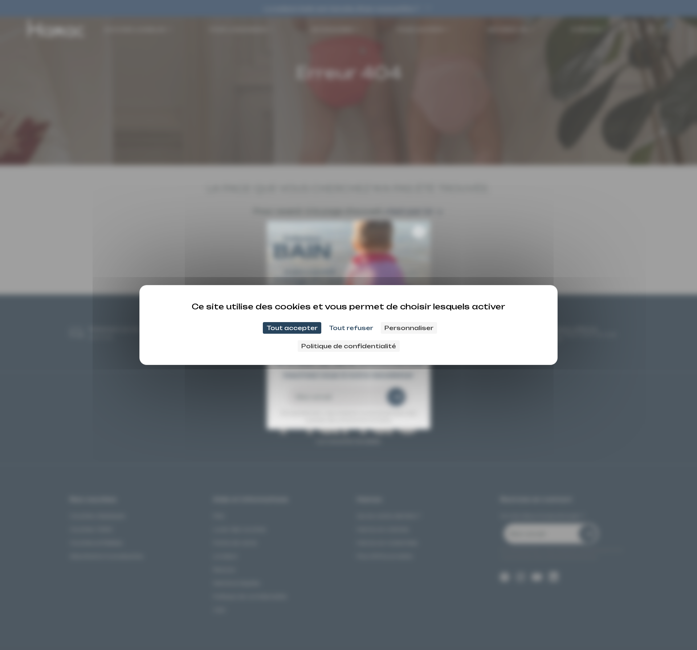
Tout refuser (351, 328)
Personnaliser (408, 328)
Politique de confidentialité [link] (348, 346)
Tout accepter (292, 328)
